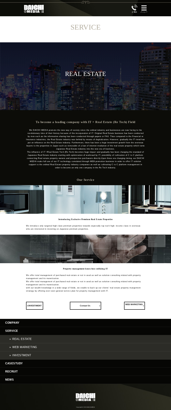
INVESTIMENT (35, 306)
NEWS (9, 379)
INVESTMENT (21, 355)
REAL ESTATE (22, 339)
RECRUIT (11, 371)
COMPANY (12, 322)
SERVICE (11, 330)
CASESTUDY (14, 363)
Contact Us (85, 306)
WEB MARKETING (134, 304)
